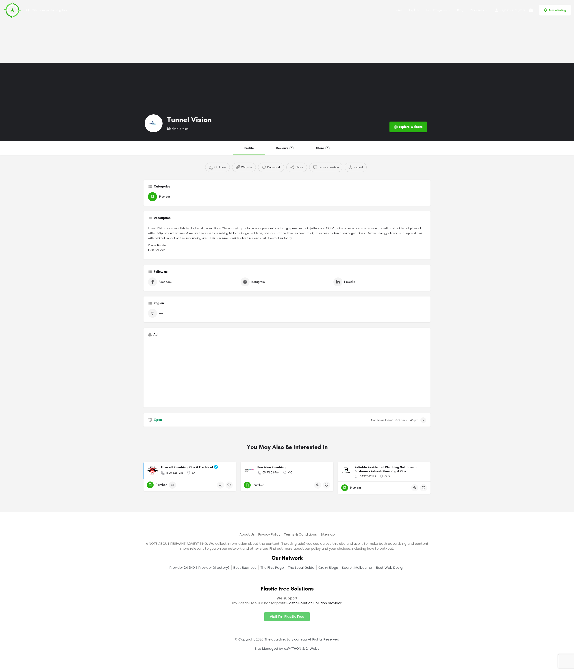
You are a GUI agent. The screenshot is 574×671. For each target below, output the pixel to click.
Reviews (284, 148)
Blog (460, 10)
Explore (414, 10)
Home (398, 10)
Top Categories (436, 10)
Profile (249, 148)
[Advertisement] (134, 31)
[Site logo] (12, 10)
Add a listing (557, 10)
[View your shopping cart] (530, 10)
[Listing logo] (154, 123)
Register (519, 10)
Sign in (504, 10)
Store (322, 148)
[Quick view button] (220, 485)
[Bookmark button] (229, 485)
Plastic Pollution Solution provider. (314, 603)
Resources (477, 10)
